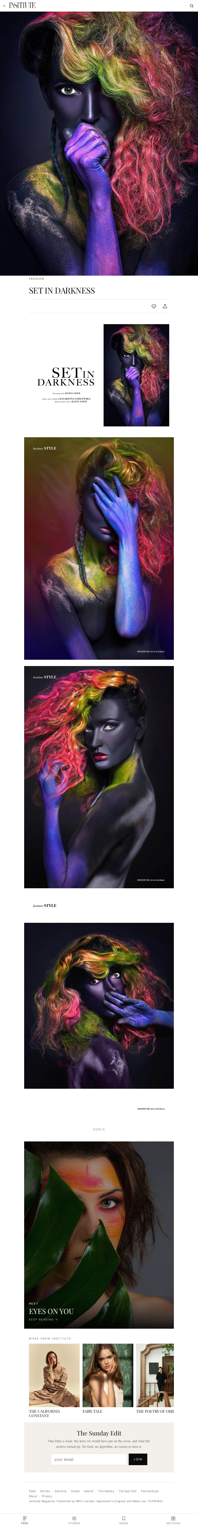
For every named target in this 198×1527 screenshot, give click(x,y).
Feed (32, 1491)
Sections (61, 1491)
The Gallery (106, 1491)
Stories (45, 1491)
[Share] (165, 306)
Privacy (47, 1496)
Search (89, 1491)
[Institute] (22, 5)
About (33, 1496)
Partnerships (150, 1491)
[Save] (154, 306)
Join (138, 1459)
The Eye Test (128, 1491)
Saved (75, 1491)
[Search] (192, 6)
